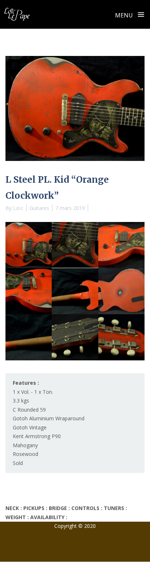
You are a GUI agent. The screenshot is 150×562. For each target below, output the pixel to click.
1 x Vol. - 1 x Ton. (33, 391)
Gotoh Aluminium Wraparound (48, 418)
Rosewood (25, 453)
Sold (18, 463)
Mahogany (25, 445)
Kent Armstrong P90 (37, 436)
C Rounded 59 (29, 409)
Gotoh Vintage (30, 427)
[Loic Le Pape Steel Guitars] (16, 14)
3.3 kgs (21, 400)
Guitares (39, 208)
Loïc (18, 208)
